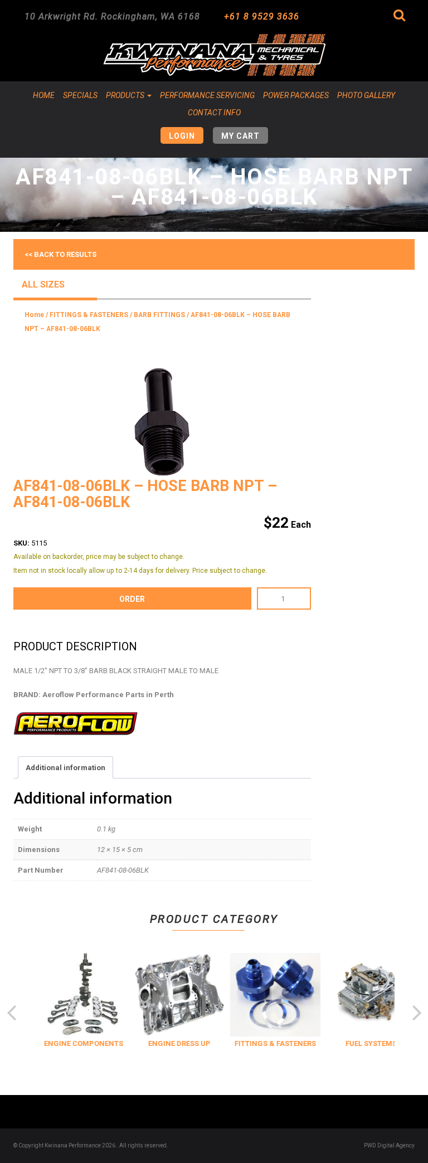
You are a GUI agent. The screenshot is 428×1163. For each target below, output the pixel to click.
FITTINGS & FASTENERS (89, 315)
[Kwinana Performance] (214, 54)
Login (182, 136)
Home (44, 95)
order (132, 599)
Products (126, 95)
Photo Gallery (366, 95)
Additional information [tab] (65, 767)
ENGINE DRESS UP (178, 1043)
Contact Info (214, 112)
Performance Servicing (207, 95)
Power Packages (296, 95)
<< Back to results (60, 254)
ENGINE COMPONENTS (81, 1043)
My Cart (240, 136)
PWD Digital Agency (389, 1145)
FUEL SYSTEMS (369, 1043)
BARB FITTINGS (159, 315)
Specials (80, 95)
